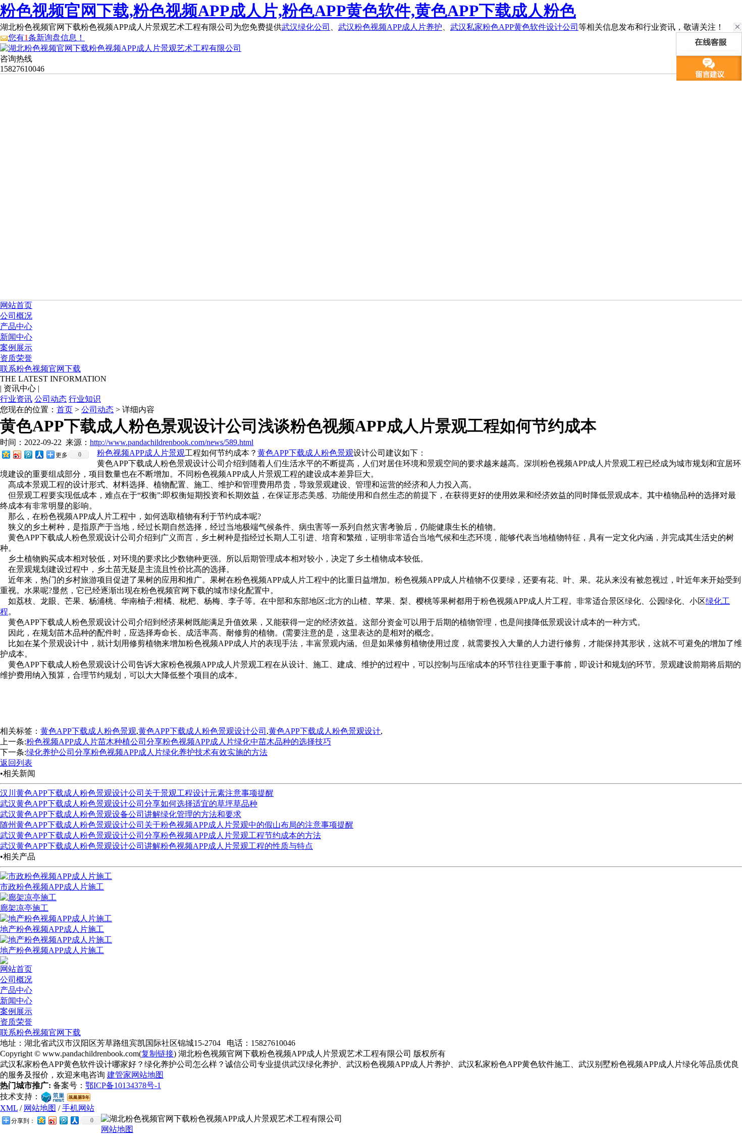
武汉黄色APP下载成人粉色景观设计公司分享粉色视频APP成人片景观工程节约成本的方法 (160, 835)
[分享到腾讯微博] (27, 454)
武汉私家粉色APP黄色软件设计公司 (514, 27)
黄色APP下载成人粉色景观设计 (325, 731)
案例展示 (16, 347)
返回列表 (16, 763)
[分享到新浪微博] (16, 454)
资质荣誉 (16, 358)
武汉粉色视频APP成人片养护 (390, 27)
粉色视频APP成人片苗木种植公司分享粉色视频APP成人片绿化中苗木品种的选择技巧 (178, 741)
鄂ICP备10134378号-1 (123, 1085)
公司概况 (16, 315)
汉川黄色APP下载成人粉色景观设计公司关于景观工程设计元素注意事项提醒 (137, 793)
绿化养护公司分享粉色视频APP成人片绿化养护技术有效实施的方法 (147, 752)
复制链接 (157, 1053)
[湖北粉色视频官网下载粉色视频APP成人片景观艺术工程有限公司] (120, 48)
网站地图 (40, 1108)
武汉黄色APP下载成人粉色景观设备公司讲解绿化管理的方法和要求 (120, 814)
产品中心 (16, 326)
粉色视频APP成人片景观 (141, 453)
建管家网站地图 (135, 1074)
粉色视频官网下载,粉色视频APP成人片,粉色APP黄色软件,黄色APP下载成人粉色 (288, 11)
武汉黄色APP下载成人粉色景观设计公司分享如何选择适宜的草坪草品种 (128, 803)
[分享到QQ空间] (5, 454)
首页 (65, 409)
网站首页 (16, 305)
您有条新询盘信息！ (46, 37)
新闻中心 (16, 337)
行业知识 (85, 399)
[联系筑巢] (52, 1096)
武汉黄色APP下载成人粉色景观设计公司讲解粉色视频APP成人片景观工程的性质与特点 (156, 846)
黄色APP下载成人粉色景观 (305, 453)
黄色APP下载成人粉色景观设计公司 (202, 731)
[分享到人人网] (38, 454)
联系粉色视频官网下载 (40, 368)
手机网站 (78, 1108)
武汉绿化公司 (306, 27)
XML (9, 1108)
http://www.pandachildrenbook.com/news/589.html (171, 442)
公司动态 (50, 399)
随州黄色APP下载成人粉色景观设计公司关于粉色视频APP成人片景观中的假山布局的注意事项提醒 (176, 825)
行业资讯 (16, 399)
